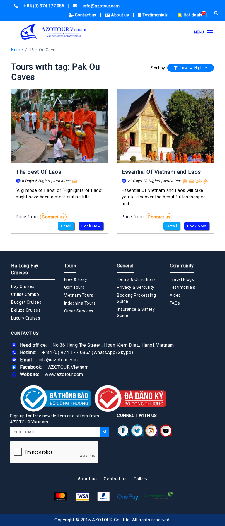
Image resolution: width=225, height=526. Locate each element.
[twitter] (137, 430)
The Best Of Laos (38, 171)
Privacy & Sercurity (135, 287)
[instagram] (151, 430)
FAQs (175, 303)
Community (182, 266)
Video (175, 295)
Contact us (85, 15)
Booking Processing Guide (136, 298)
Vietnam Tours (78, 295)
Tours (70, 266)
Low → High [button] (191, 67)
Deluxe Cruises (25, 310)
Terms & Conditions (136, 279)
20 (204, 12)
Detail (66, 226)
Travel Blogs (182, 279)
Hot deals (193, 15)
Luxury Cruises (25, 318)
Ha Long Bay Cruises (25, 269)
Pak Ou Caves (44, 49)
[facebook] (123, 430)
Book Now (90, 226)
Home (17, 49)
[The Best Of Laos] (59, 126)
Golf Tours (74, 287)
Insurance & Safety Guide (136, 312)
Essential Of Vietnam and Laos (161, 171)
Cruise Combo (25, 294)
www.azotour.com (64, 374)
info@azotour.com (58, 360)
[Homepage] (53, 31)
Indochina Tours (80, 303)
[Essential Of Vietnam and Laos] (165, 126)
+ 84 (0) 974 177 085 (65, 352)
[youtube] (166, 430)
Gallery (141, 478)
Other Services (78, 311)
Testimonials (155, 15)
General (125, 266)
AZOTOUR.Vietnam (68, 367)
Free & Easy (75, 279)
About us (120, 15)
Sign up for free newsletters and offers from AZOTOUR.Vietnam (54, 419)
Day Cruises (23, 286)
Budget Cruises (26, 302)
